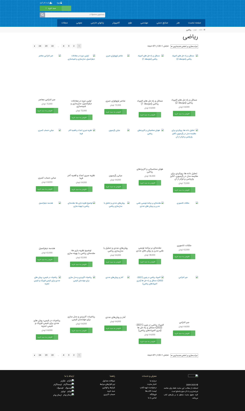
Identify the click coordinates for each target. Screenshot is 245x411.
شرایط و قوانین (108, 387)
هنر (178, 23)
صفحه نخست (194, 23)
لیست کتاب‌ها (151, 391)
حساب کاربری (109, 394)
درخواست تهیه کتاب (148, 387)
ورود (58, 2)
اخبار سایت (152, 384)
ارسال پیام (58, 395)
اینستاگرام (59, 384)
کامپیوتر (116, 23)
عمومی (79, 23)
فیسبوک (61, 388)
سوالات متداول (109, 381)
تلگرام (64, 381)
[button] (181, 116)
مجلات (64, 23)
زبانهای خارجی (97, 23)
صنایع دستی (162, 23)
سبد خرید (111, 391)
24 (40, 46)
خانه (200, 30)
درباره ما (153, 381)
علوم (130, 23)
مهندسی (144, 23)
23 (46, 46)
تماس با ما (152, 398)
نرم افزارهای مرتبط (107, 384)
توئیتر (64, 391)
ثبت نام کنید (45, 2)
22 (52, 46)
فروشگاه (153, 394)
